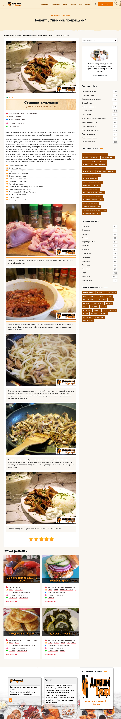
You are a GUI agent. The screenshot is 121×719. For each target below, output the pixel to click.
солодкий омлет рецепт (91, 189)
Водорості (100, 292)
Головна (44, 4)
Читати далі (10, 601)
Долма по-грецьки (60, 633)
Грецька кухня (31, 113)
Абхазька (85, 238)
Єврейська (86, 226)
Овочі (11, 589)
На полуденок (21, 648)
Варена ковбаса (88, 292)
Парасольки (87, 310)
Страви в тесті (22, 650)
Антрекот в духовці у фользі (96, 702)
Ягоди (50, 642)
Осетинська (86, 269)
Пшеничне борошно (109, 310)
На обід (12, 123)
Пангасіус (94, 306)
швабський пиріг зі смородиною (93, 192)
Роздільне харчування (56, 592)
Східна (84, 273)
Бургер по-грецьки (60, 580)
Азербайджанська (88, 242)
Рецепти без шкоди (89, 126)
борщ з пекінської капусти (91, 213)
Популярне (56, 4)
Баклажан (18, 589)
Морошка (86, 303)
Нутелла (109, 303)
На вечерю (20, 123)
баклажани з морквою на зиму (93, 199)
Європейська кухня (16, 113)
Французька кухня (16, 587)
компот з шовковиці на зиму (92, 182)
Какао (101, 296)
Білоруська (86, 257)
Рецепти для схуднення (90, 130)
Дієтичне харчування (17, 120)
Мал (68, 642)
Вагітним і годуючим (89, 91)
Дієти (65, 4)
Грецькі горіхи (111, 292)
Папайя (103, 306)
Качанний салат (88, 299)
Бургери (51, 597)
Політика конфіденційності (60, 707)
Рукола (85, 313)
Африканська (86, 246)
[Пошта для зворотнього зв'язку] (10, 700)
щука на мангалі (88, 171)
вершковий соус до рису (91, 185)
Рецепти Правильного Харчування (94, 119)
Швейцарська (87, 281)
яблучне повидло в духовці (105, 171)
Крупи (63, 642)
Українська (86, 277)
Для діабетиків (87, 103)
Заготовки (13, 597)
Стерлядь (94, 313)
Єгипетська (86, 230)
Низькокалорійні (87, 111)
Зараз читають (85, 4)
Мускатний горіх (98, 303)
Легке (111, 299)
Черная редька (99, 317)
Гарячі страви (14, 126)
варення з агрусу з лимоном (92, 196)
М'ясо (11, 116)
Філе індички (87, 317)
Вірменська (86, 261)
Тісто (11, 642)
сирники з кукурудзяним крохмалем (94, 154)
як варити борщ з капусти (91, 175)
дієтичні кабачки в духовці (91, 206)
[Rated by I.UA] (14, 703)
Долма (62, 650)
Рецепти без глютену (89, 123)
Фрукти (56, 642)
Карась (109, 296)
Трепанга (103, 313)
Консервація (23, 597)
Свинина (18, 116)
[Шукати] (115, 40)
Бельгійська (86, 250)
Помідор (97, 310)
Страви (73, 4)
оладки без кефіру (108, 157)
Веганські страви (88, 95)
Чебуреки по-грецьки (21, 633)
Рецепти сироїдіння (89, 134)
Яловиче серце (88, 321)
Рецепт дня (105, 4)
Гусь (84, 296)
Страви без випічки (88, 142)
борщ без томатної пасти (91, 157)
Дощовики (93, 296)
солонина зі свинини (90, 178)
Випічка (12, 650)
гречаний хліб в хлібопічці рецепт (93, 168)
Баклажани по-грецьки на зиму (22, 579)
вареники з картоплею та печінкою (94, 164)
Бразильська (86, 253)
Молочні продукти (66, 589)
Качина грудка (101, 299)
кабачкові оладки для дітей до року (94, 161)
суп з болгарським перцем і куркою (94, 210)
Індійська (85, 234)
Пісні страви (36, 645)
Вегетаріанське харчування (19, 592)
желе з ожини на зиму (90, 203)
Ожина (85, 306)
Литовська (86, 265)
